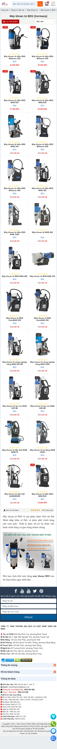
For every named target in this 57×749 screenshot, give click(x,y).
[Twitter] (35, 591)
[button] (54, 665)
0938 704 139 (15, 714)
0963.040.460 (16, 707)
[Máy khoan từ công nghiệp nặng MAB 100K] (42, 344)
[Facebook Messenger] (53, 731)
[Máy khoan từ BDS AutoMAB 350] (14, 300)
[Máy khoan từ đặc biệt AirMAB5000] (14, 476)
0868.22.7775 (16, 704)
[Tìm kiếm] (40, 4)
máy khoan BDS (41, 576)
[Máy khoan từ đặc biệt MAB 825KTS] (14, 432)
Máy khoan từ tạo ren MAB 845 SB (42, 407)
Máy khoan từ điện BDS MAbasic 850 (42, 145)
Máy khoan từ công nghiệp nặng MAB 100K (42, 363)
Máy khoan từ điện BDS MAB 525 (14, 101)
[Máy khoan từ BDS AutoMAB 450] (42, 300)
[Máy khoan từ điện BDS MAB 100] (14, 126)
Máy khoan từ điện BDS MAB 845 (42, 101)
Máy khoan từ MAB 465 (42, 232)
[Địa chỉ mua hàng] (53, 716)
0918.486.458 (14, 700)
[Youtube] (22, 591)
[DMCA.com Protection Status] (23, 660)
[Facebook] (16, 591)
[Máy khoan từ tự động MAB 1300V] (42, 432)
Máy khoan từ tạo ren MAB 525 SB (15, 407)
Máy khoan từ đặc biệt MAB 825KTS (14, 451)
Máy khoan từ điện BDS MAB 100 (14, 145)
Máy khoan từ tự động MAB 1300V (42, 451)
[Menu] (53, 4)
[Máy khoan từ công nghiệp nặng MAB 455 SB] (14, 344)
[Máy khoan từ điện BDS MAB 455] (42, 170)
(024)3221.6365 (37, 700)
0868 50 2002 (20, 719)
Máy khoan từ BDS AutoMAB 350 (14, 319)
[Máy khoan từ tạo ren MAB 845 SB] (42, 388)
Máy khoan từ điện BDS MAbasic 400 (14, 189)
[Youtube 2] (28, 591)
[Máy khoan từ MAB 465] (42, 214)
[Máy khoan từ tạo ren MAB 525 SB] (14, 388)
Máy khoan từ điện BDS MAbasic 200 (14, 57)
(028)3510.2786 (41, 697)
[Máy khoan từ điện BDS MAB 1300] (14, 214)
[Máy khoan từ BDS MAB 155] (42, 258)
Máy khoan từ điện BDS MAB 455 (42, 189)
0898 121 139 (21, 716)
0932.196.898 (29, 697)
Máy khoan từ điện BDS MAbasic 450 (42, 57)
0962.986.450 (15, 702)
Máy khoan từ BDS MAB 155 (42, 276)
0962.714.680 (25, 700)
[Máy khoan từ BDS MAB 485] (14, 258)
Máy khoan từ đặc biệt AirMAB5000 (15, 495)
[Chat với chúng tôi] (53, 738)
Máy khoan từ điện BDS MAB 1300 (14, 233)
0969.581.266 (14, 709)
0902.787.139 (17, 697)
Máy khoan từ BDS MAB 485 (14, 276)
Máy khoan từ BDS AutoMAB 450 (42, 319)
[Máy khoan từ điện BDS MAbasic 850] (42, 126)
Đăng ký (28, 617)
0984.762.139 (15, 712)
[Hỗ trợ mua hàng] (53, 724)
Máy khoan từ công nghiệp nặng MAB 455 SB (14, 363)
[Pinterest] (41, 591)
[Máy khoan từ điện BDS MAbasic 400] (14, 170)
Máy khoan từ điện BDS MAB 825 (42, 495)
